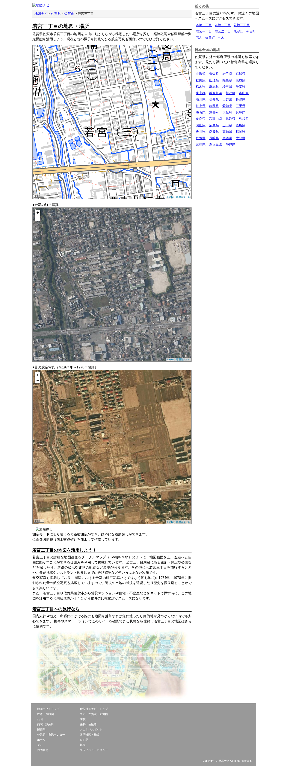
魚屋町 (210, 38)
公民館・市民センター (51, 734)
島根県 (244, 119)
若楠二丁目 (223, 25)
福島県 (227, 80)
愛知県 (227, 106)
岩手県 (227, 74)
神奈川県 (215, 93)
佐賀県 (56, 13)
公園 (40, 719)
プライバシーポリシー (94, 750)
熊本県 (227, 138)
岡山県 (200, 125)
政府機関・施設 (90, 734)
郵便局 (41, 729)
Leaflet (170, 197)
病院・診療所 (45, 724)
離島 (83, 745)
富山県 (244, 93)
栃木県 (200, 86)
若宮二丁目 (223, 31)
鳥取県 (230, 119)
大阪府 (227, 112)
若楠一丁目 (204, 25)
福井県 (214, 99)
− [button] (37, 55)
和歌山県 (215, 119)
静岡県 (214, 106)
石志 (199, 38)
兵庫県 (240, 112)
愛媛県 (214, 131)
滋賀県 (200, 112)
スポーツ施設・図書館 (94, 714)
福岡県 (240, 131)
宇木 (220, 38)
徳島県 (240, 125)
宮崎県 (200, 144)
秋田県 (200, 80)
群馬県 (214, 86)
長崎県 (214, 138)
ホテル (41, 739)
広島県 (214, 125)
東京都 (200, 93)
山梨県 (227, 99)
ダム (40, 745)
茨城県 (240, 80)
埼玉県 (227, 86)
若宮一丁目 (204, 31)
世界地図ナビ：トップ (94, 709)
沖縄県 (230, 144)
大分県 (240, 138)
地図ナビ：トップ (48, 709)
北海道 (200, 74)
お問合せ (42, 750)
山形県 (214, 80)
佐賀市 (69, 13)
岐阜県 (200, 106)
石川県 (200, 99)
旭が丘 (238, 31)
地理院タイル (183, 197)
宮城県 (240, 74)
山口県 (227, 125)
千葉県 (240, 86)
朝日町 (251, 31)
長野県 (240, 99)
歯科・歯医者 (88, 724)
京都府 (214, 112)
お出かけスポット (91, 729)
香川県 (200, 131)
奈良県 (200, 119)
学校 (83, 719)
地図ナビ (41, 13)
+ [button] (37, 50)
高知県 (227, 131)
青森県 (214, 74)
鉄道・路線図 (45, 714)
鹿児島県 (215, 144)
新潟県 (230, 93)
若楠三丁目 (242, 25)
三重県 (240, 106)
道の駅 (84, 739)
